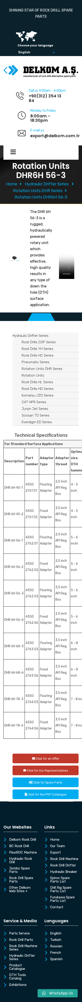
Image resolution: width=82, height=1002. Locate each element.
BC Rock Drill (19, 846)
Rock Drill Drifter (63, 865)
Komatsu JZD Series (38, 395)
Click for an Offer (47, 758)
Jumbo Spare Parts (19, 870)
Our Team (57, 846)
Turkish (55, 940)
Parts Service (19, 933)
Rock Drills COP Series (39, 342)
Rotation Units (33, 375)
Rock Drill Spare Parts (21, 879)
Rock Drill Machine (64, 859)
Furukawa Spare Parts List (62, 899)
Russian (56, 946)
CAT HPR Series (34, 402)
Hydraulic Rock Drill (20, 860)
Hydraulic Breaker (63, 872)
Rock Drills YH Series (37, 349)
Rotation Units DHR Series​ (37, 190)
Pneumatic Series (35, 362)
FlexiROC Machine (23, 852)
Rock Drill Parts (21, 940)
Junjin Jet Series (35, 409)
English (56, 933)
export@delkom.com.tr (55, 136)
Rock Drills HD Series (38, 389)
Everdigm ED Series (37, 422)
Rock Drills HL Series (37, 382)
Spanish (56, 959)
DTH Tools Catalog (17, 976)
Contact (56, 907)
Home (11, 184)
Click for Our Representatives (47, 770)
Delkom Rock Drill (22, 840)
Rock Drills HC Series (38, 355)
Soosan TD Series (35, 415)
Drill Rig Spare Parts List (61, 889)
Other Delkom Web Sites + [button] (20, 889)
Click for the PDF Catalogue (47, 794)
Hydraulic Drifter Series (47, 184)
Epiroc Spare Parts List (60, 879)
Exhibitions (18, 985)
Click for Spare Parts (47, 782)
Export (55, 852)
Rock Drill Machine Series (23, 947)
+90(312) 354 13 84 (45, 98)
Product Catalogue (17, 967)
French (55, 953)
